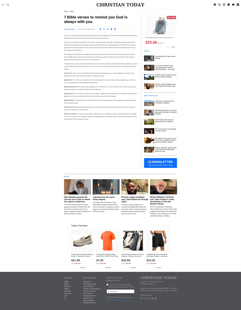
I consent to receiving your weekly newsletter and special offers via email (121, 286)
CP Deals (159, 46)
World (67, 289)
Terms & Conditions (91, 289)
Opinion (67, 286)
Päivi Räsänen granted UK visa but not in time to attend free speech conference (77, 199)
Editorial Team (89, 284)
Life (65, 296)
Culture (67, 293)
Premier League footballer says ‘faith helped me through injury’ (134, 199)
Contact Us (88, 298)
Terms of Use (113, 299)
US (65, 298)
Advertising (88, 286)
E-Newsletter (89, 296)
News (72, 11)
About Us (87, 282)
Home (66, 11)
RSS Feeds (87, 293)
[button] (3, 5)
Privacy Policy (89, 291)
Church (67, 291)
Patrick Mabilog (69, 29)
